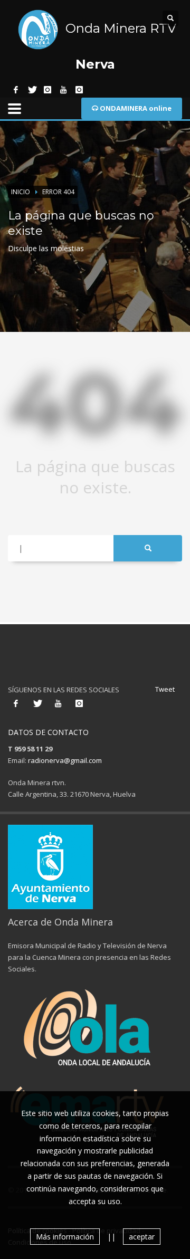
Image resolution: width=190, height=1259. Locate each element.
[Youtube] (63, 90)
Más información (65, 1237)
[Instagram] (47, 90)
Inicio (20, 191)
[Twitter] (32, 90)
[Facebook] (16, 90)
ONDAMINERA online (135, 108)
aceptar (142, 1237)
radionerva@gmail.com (65, 760)
